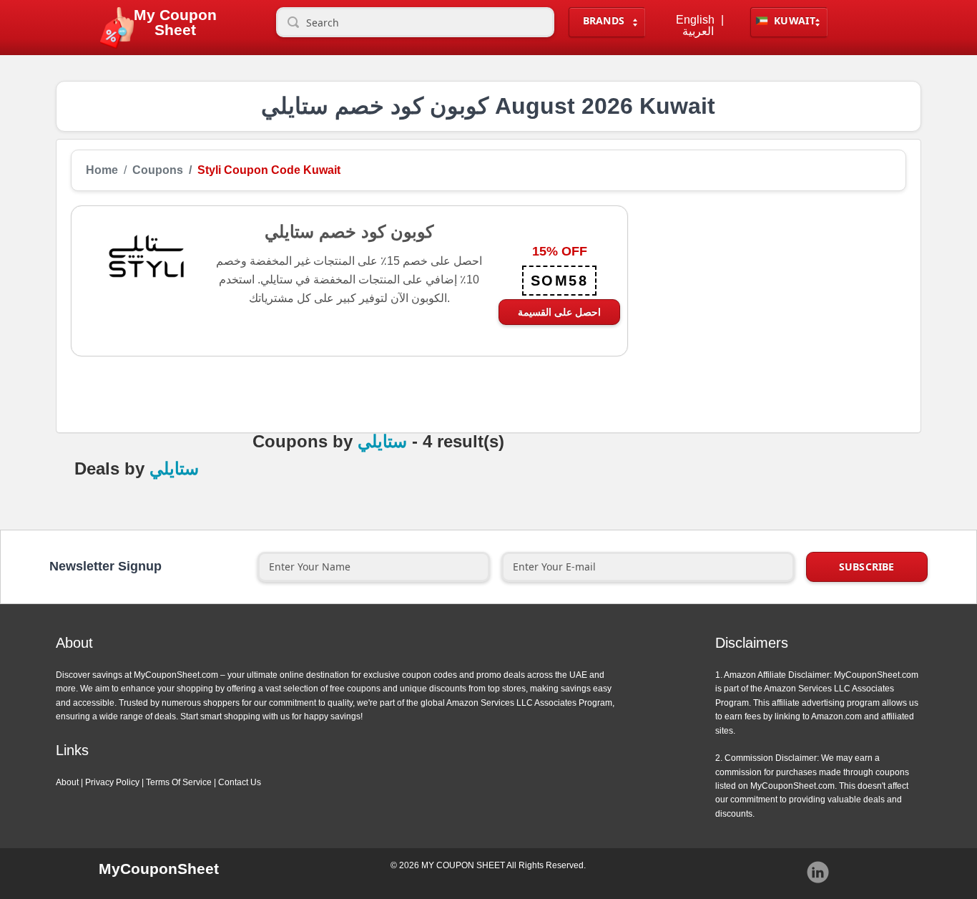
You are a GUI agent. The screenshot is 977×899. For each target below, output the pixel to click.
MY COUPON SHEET (463, 865)
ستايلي (382, 441)
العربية (698, 31)
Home (102, 170)
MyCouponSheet (159, 868)
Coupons (157, 170)
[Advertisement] (767, 305)
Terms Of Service (179, 782)
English (695, 20)
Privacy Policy (112, 782)
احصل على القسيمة (559, 312)
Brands (604, 20)
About (67, 782)
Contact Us (239, 782)
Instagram (818, 872)
